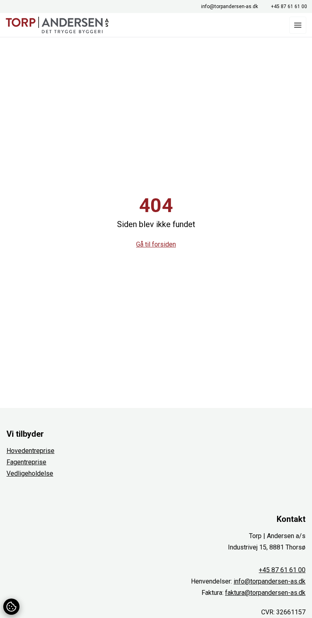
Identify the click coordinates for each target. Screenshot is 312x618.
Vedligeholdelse (29, 473)
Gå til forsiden (156, 244)
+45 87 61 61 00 (289, 6)
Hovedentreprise (30, 451)
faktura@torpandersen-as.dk (265, 593)
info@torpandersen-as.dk (229, 6)
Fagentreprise (26, 462)
